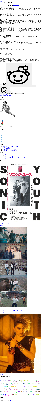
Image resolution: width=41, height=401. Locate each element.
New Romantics (17, 379)
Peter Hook (26, 386)
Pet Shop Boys (5, 392)
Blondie (4, 391)
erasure (11, 388)
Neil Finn (4, 383)
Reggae (32, 381)
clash (20, 389)
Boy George (34, 389)
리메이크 (15, 380)
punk (14, 392)
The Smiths (11, 394)
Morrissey (35, 388)
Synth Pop (23, 383)
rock (35, 394)
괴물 (16, 392)
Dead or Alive (18, 394)
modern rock (31, 391)
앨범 (2, 137)
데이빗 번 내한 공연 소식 (7, 148)
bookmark (37, 394)
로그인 (9, 99)
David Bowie (38, 386)
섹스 (2, 391)
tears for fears (26, 389)
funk (0, 388)
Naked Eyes (29, 394)
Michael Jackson (26, 391)
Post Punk (39, 392)
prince (4, 395)
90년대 (13, 391)
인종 (22, 395)
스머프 (17, 5)
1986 (3, 380)
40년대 (3, 388)
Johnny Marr (30, 389)
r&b (29, 381)
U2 (27, 383)
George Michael (37, 380)
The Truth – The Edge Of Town (7, 147)
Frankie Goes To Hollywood (23, 394)
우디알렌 (18, 388)
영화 (2, 141)
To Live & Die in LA (8, 154)
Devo (17, 380)
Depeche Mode (14, 386)
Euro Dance (11, 380)
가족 (20, 392)
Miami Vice (6, 380)
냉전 (20, 395)
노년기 (16, 394)
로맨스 (7, 385)
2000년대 (5, 394)
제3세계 (7, 389)
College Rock (11, 389)
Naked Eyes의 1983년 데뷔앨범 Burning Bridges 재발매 (15, 157)
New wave (8, 391)
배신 (9, 388)
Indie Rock (33, 380)
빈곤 (31, 383)
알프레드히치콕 (36, 383)
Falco (2, 386)
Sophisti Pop (34, 386)
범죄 (29, 383)
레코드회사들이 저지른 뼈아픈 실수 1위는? (8, 95)
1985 (12, 381)
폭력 (22, 389)
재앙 (19, 380)
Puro (10, 400)
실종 (9, 380)
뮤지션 (2, 133)
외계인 (1, 394)
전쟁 (34, 385)
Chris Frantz (19, 383)
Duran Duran (8, 395)
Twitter (21, 388)
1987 (8, 394)
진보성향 (9, 386)
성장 (4, 389)
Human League (26, 380)
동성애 (34, 392)
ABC (0, 386)
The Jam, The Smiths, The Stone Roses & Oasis (10, 150)
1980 (8, 389)
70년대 (26, 379)
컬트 (37, 389)
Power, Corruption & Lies (9, 156)
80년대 (11, 385)
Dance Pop (14, 388)
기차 (33, 391)
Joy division (5, 386)
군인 (36, 385)
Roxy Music (16, 389)
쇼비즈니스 (24, 392)
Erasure (6, 158)
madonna (32, 394)
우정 (18, 392)
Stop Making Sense (37, 391)
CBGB (29, 386)
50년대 (21, 391)
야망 (11, 383)
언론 (33, 383)
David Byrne (22, 386)
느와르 (31, 386)
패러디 (22, 381)
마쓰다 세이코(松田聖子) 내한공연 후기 (9, 149)
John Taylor (7, 383)
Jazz (2, 380)
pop (37, 379)
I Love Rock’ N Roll (3, 94)
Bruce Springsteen (17, 391)
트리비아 (14, 5)
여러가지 (2, 139)
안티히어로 (15, 381)
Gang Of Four (22, 380)
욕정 (18, 386)
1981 (10, 383)
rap (13, 389)
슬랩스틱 (15, 383)
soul (31, 392)
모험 (32, 388)
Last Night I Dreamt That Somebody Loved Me (10, 146)
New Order (9, 379)
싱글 (2, 135)
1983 (19, 389)
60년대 (29, 380)
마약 (2, 389)
